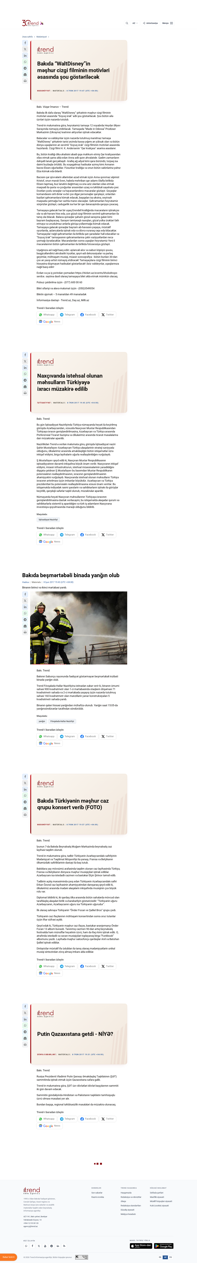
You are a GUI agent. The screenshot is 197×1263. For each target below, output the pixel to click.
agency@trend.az (31, 1226)
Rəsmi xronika (97, 1197)
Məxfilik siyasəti (157, 1197)
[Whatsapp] (26, 1246)
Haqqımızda (126, 1193)
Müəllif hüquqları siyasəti (161, 1201)
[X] (38, 1246)
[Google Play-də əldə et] (163, 1246)
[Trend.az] (33, 23)
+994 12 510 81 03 (31, 1223)
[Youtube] (45, 1246)
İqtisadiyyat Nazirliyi (48, 519)
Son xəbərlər (96, 1193)
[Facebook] (32, 1246)
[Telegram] (51, 1246)
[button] (25, 43)
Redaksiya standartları (131, 1205)
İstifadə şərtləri (156, 1193)
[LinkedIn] (57, 1246)
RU (170, 1257)
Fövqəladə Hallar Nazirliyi (62, 721)
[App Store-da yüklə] (141, 1246)
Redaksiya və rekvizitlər (131, 1197)
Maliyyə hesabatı (128, 1214)
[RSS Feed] (64, 1246)
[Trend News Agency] (32, 1190)
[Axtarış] (127, 23)
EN (160, 1257)
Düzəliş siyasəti (127, 1210)
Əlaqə (123, 1201)
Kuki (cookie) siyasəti (159, 1205)
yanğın (42, 721)
